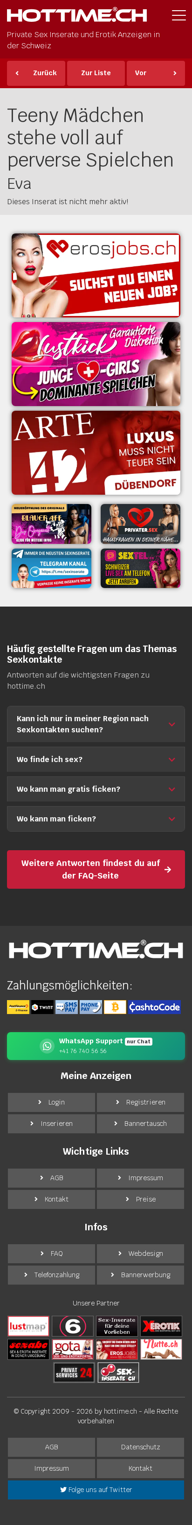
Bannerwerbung (145, 1275)
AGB (56, 1178)
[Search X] (117, 1325)
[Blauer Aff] (51, 524)
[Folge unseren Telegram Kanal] (51, 568)
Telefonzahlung (56, 1275)
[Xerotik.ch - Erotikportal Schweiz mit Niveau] (161, 1325)
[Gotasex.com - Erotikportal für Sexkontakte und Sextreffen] (73, 1348)
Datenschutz (140, 1447)
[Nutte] (161, 1348)
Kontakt (57, 1199)
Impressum (145, 1178)
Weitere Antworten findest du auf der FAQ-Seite (90, 869)
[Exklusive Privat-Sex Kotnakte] (140, 524)
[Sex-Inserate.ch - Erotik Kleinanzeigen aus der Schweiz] (118, 1372)
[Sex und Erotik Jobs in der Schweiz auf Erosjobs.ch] (117, 1348)
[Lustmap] (28, 1325)
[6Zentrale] (73, 1325)
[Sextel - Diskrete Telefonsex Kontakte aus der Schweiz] (140, 568)
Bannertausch (145, 1123)
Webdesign (146, 1253)
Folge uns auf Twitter (99, 1490)
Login (56, 1102)
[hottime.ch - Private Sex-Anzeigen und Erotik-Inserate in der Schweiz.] (77, 17)
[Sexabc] (28, 1348)
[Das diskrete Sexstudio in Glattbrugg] (96, 364)
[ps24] (74, 1372)
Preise (146, 1199)
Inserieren (57, 1123)
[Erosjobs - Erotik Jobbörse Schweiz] (96, 275)
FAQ (57, 1253)
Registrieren (145, 1102)
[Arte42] (96, 453)
